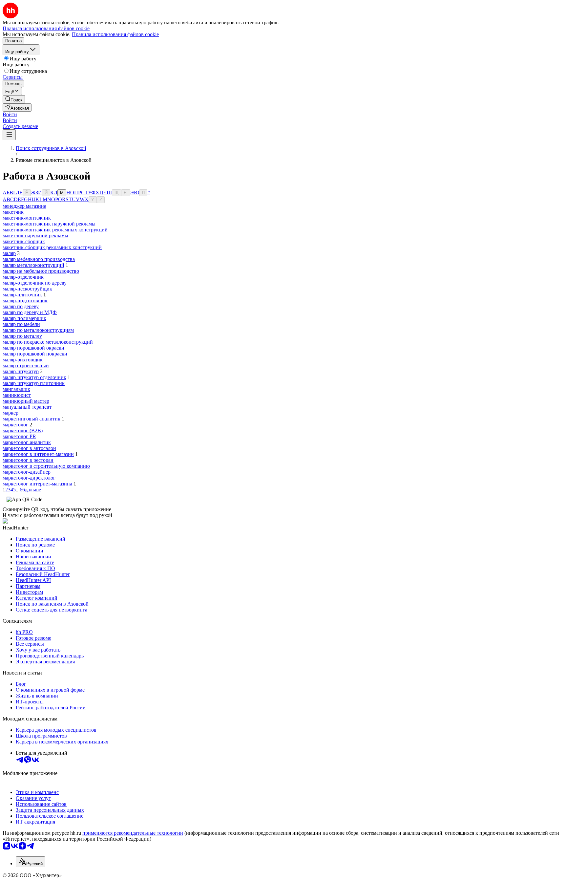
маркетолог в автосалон (29, 448)
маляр (9, 253)
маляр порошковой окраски (33, 348)
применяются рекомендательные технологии (132, 833)
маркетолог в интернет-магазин (38, 454)
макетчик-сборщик (24, 241)
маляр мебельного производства (39, 259)
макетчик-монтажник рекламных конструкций (55, 229)
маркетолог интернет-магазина (37, 483)
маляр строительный (26, 365)
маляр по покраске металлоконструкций (48, 342)
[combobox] (30, 861)
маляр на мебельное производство (41, 271)
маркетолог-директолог (29, 478)
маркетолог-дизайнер (27, 472)
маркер (10, 413)
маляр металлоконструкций (33, 265)
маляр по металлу (22, 336)
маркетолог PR (19, 436)
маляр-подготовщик (25, 300)
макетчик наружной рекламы (35, 235)
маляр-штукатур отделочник (34, 377)
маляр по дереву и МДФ (30, 312)
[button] (10, 114)
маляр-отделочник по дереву (35, 283)
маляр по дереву (21, 306)
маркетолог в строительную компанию (46, 466)
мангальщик (16, 389)
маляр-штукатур (21, 371)
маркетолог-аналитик (27, 442)
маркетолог (15, 424)
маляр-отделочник (23, 277)
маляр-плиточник (22, 294)
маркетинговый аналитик (31, 418)
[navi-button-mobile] (9, 134)
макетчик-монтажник (27, 218)
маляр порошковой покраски (35, 353)
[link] (14, 99)
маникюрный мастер (26, 401)
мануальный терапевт (27, 407)
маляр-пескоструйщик (27, 288)
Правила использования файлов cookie (115, 34)
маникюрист (17, 395)
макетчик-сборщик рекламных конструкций (52, 247)
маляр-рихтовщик (23, 359)
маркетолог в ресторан (28, 460)
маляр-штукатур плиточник (34, 383)
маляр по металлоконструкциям (38, 330)
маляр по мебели (21, 324)
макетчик (13, 212)
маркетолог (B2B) (23, 430)
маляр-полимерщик (24, 318)
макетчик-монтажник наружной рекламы (49, 223)
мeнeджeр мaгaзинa (24, 206)
